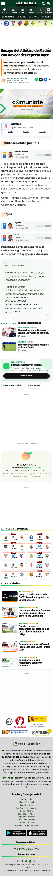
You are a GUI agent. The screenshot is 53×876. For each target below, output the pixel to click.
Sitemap (35, 864)
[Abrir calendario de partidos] (49, 3)
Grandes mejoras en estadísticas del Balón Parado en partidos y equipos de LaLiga (34, 630)
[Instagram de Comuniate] (34, 861)
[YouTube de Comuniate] (30, 861)
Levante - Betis (26, 805)
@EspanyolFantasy (33, 467)
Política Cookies (23, 864)
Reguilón (18, 223)
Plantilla (26, 132)
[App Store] (37, 832)
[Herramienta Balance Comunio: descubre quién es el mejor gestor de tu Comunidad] (10, 612)
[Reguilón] (10, 225)
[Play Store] (16, 832)
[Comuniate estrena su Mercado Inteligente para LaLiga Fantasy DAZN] (10, 646)
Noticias (10, 132)
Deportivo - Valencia (26, 817)
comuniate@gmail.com (26, 849)
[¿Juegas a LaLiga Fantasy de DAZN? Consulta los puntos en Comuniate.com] (10, 596)
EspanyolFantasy (19, 78)
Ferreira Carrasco (21, 152)
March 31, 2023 (12, 312)
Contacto (26, 867)
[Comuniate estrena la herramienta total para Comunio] (10, 661)
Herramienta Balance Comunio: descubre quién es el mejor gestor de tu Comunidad (34, 613)
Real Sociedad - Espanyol (26, 808)
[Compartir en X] (41, 79)
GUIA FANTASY (35, 385)
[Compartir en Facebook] (45, 79)
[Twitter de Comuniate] (26, 861)
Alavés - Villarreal (26, 802)
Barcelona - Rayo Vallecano (26, 825)
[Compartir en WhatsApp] (36, 79)
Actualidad (13, 385)
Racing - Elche (26, 799)
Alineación (42, 132)
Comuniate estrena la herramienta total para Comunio (30, 663)
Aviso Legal (10, 864)
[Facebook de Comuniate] (22, 861)
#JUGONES (19, 301)
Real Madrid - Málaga (26, 814)
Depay (17, 235)
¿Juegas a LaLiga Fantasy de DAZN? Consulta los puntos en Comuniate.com (34, 597)
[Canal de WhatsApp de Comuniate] (19, 861)
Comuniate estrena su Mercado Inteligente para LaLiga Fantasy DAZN (34, 647)
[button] (50, 79)
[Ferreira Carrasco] (10, 154)
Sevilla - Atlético (26, 811)
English (43, 864)
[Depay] (10, 238)
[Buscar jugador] (43, 3)
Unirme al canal (27, 376)
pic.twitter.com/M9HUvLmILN (20, 304)
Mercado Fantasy (13, 777)
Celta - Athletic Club (26, 820)
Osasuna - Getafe (26, 822)
